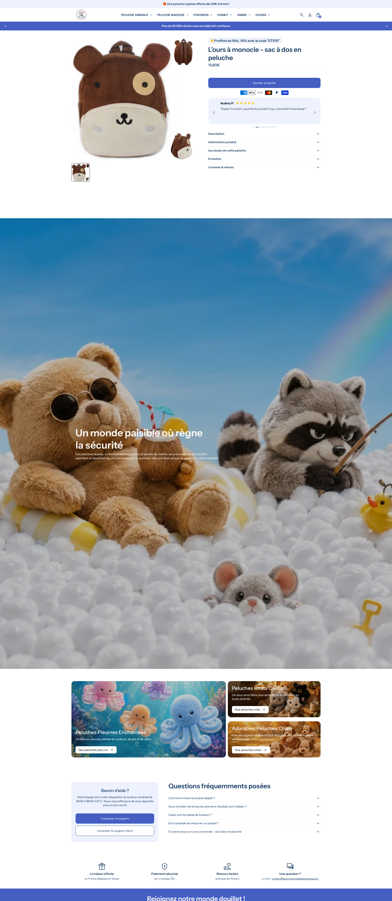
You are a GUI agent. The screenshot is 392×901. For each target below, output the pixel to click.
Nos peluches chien (248, 750)
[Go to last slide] (5, 26)
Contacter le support (115, 818)
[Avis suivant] (315, 112)
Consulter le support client (115, 831)
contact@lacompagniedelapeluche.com (295, 878)
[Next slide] (386, 26)
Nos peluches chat (247, 709)
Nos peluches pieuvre (93, 750)
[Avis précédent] (214, 112)
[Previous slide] (77, 172)
